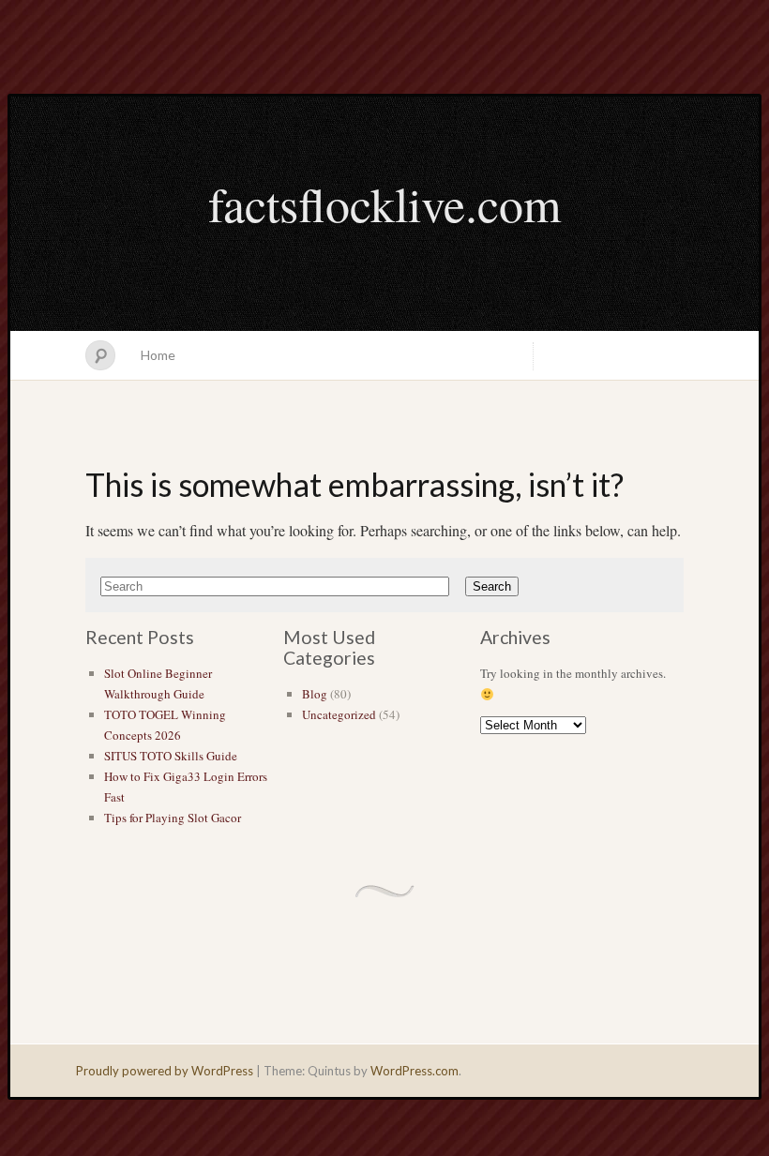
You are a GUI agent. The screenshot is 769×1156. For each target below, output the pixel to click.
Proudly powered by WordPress (164, 1070)
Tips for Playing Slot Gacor (172, 817)
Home (158, 355)
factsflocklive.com (384, 203)
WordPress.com (414, 1070)
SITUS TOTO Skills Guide (170, 755)
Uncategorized (339, 714)
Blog (314, 693)
